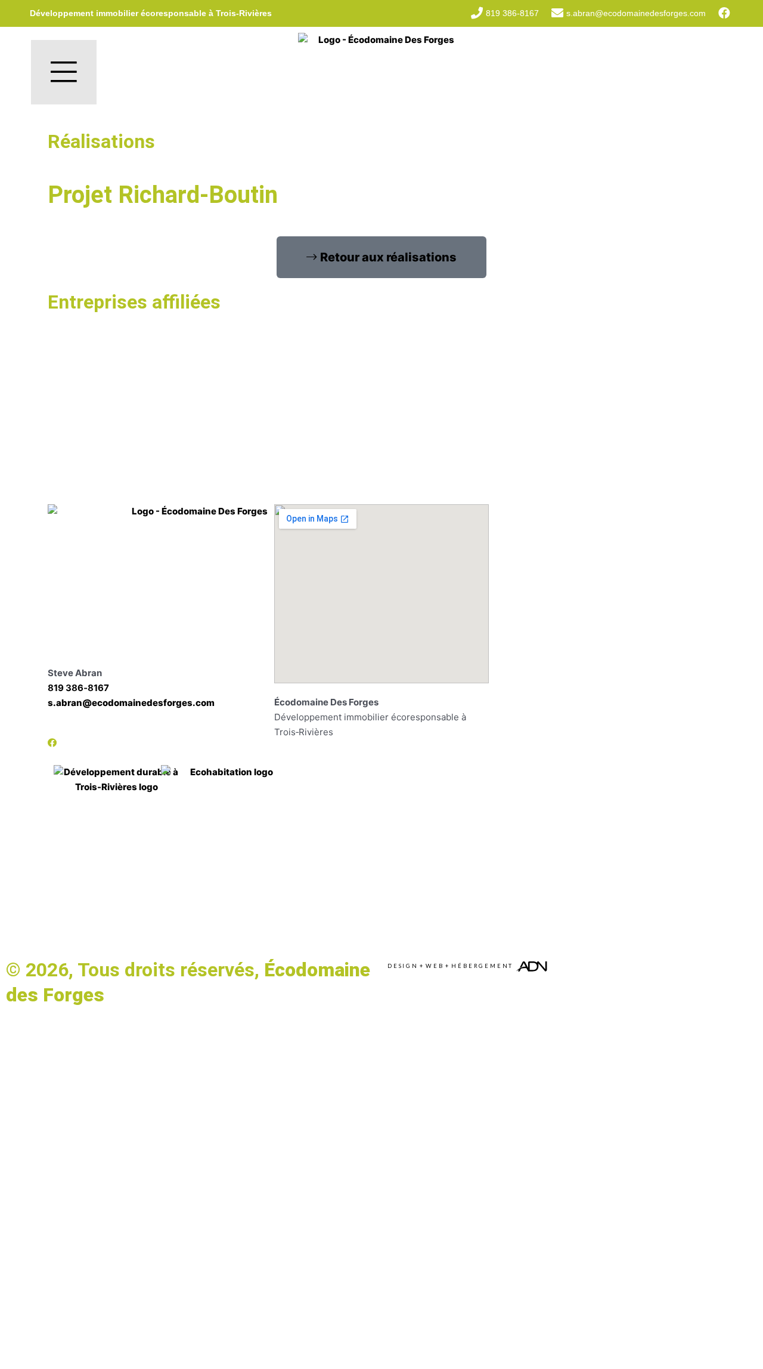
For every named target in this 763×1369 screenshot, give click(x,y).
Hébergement (482, 966)
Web (434, 966)
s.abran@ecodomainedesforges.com (131, 702)
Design (402, 966)
